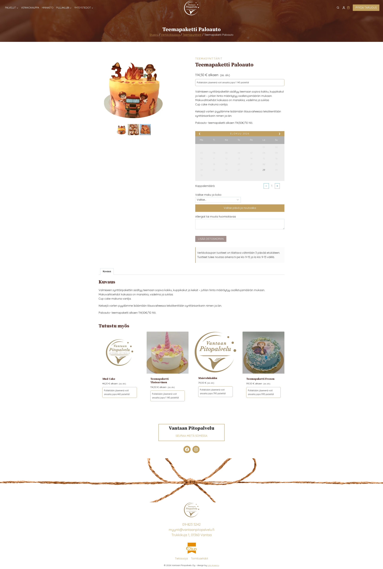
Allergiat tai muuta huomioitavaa (215, 216)
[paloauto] (133, 88)
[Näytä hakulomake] (338, 7)
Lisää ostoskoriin (211, 239)
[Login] (343, 7)
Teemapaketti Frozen (260, 379)
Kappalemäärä (205, 186)
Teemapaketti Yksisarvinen (159, 380)
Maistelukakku (207, 378)
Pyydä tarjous (366, 7)
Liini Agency (213, 565)
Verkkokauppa (30, 7)
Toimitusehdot (199, 558)
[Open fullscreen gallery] (165, 120)
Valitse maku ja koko (208, 194)
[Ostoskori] (348, 7)
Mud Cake (108, 379)
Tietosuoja (181, 558)
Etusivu (154, 34)
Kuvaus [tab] (107, 271)
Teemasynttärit (192, 34)
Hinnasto (47, 7)
